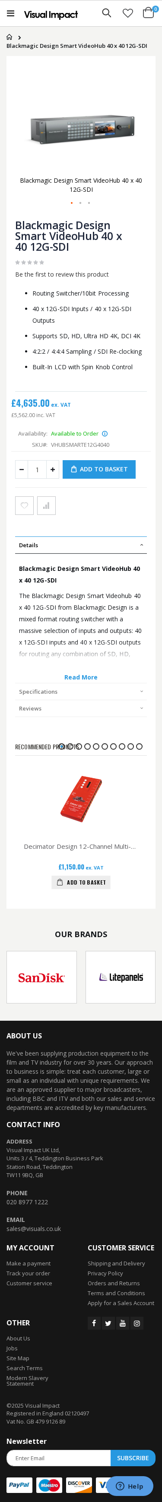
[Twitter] (108, 1323)
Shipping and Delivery (116, 1263)
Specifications (38, 691)
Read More (81, 677)
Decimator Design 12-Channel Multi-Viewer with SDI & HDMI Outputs (81, 846)
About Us (18, 1338)
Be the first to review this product (62, 274)
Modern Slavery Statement (27, 1380)
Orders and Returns (114, 1283)
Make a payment (28, 1263)
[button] (128, 13)
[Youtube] (122, 1323)
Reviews (30, 708)
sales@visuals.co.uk (33, 1229)
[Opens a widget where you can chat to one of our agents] (129, 1487)
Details (28, 545)
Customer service (29, 1283)
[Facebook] (94, 1323)
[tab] (81, 545)
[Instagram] (136, 1323)
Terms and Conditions (116, 1293)
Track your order (28, 1273)
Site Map (17, 1358)
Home (7, 37)
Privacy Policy (105, 1273)
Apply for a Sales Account (121, 1303)
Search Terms (24, 1368)
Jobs (12, 1348)
